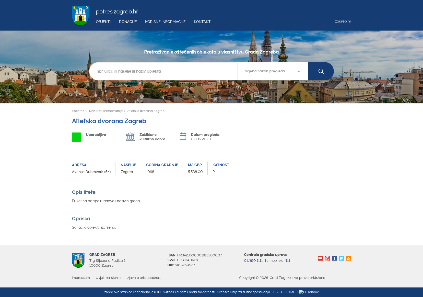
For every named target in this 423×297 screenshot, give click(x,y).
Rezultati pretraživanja (106, 111)
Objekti (103, 22)
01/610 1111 (253, 261)
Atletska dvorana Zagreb (145, 111)
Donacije (128, 22)
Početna (78, 111)
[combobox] (272, 71)
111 (288, 261)
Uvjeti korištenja (108, 278)
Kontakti (203, 22)
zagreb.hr (343, 21)
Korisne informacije (165, 22)
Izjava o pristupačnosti (144, 278)
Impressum (81, 278)
